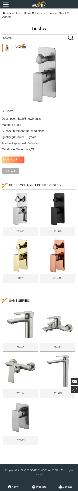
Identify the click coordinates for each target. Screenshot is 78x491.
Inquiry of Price (12, 159)
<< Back (10, 171)
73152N (6, 17)
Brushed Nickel (57, 13)
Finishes (40, 13)
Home (27, 13)
